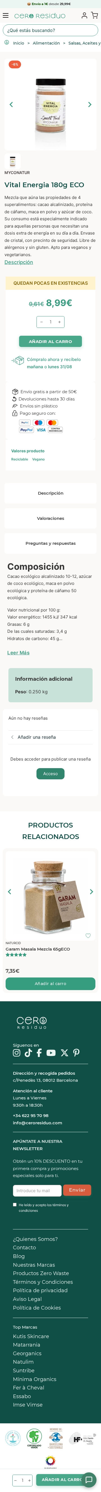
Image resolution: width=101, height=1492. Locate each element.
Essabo (22, 1396)
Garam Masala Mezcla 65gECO (38, 949)
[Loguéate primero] (90, 856)
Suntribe (24, 1371)
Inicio (18, 43)
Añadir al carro (50, 983)
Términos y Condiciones (43, 1282)
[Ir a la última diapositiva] (10, 892)
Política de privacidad (40, 1290)
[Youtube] (51, 1053)
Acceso (50, 773)
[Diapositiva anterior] (11, 105)
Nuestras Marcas (34, 1265)
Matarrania (26, 1345)
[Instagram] (16, 1053)
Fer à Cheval (28, 1388)
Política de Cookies (37, 1308)
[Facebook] (39, 1053)
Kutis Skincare (31, 1336)
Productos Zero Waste (41, 1273)
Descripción (18, 262)
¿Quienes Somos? (35, 1239)
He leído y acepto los (44, 1208)
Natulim (23, 1362)
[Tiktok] (28, 1053)
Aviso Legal (27, 1299)
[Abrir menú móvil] (5, 15)
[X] (64, 1053)
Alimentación (46, 43)
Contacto (24, 1248)
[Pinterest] (76, 1053)
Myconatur (17, 172)
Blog (19, 1256)
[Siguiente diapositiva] (89, 105)
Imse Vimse (28, 1405)
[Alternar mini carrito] (93, 14)
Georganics (27, 1353)
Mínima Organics (34, 1379)
